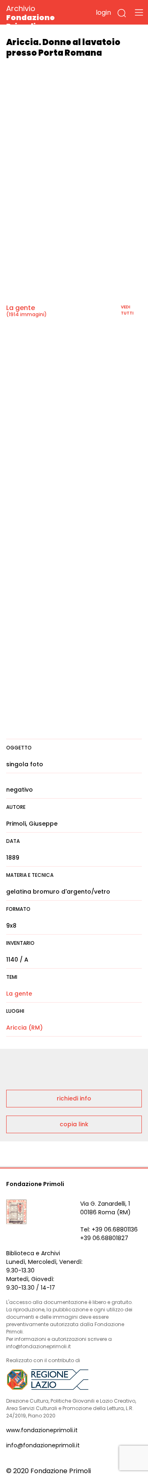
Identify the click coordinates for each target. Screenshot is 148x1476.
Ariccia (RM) (24, 1027)
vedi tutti (127, 310)
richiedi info (74, 1098)
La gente (20, 307)
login (103, 12)
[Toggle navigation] (139, 12)
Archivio (30, 17)
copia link (74, 1124)
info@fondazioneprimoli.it (43, 1445)
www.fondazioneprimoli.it (42, 1430)
